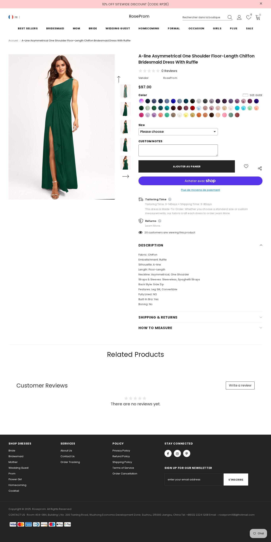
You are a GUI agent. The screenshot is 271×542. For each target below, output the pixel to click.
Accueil (13, 40)
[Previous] (119, 79)
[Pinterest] (186, 453)
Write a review (240, 385)
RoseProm (135, 16)
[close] (261, 4)
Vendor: (143, 78)
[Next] (126, 176)
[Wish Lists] (246, 166)
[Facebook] (168, 453)
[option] (62, 126)
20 (146, 232)
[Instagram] (177, 453)
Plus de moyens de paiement (200, 190)
